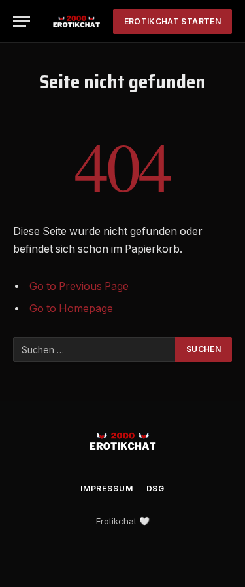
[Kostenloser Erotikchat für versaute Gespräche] (76, 21)
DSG (155, 488)
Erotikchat (116, 521)
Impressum (106, 488)
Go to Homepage (71, 308)
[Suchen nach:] (94, 349)
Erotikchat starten (172, 21)
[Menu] (21, 21)
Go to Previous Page (79, 286)
